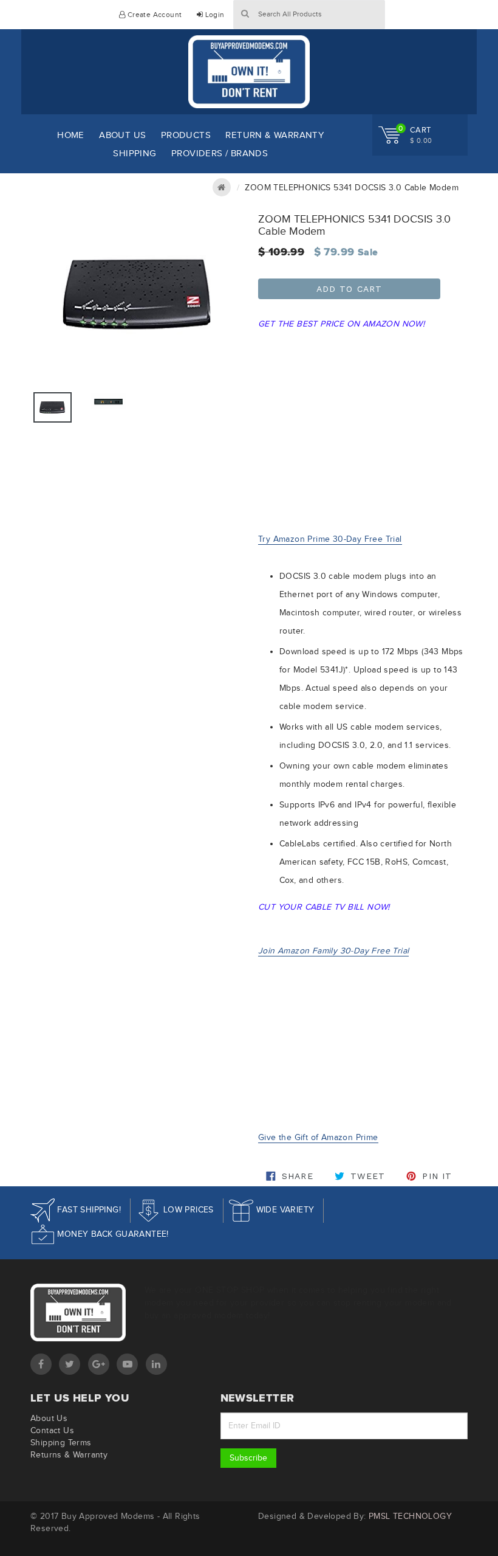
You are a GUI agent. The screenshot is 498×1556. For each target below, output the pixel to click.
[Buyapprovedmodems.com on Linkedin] (156, 1364)
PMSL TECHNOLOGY (410, 1516)
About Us (122, 135)
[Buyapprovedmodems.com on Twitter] (69, 1364)
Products (186, 135)
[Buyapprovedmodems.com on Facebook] (41, 1364)
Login (213, 14)
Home (70, 135)
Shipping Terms (61, 1442)
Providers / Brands (219, 153)
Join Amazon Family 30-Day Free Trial (333, 950)
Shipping (134, 153)
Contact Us (52, 1430)
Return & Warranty (274, 135)
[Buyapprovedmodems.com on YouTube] (127, 1364)
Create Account (153, 14)
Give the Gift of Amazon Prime (318, 1137)
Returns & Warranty (68, 1454)
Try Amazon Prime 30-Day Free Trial (330, 539)
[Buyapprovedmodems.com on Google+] (98, 1364)
